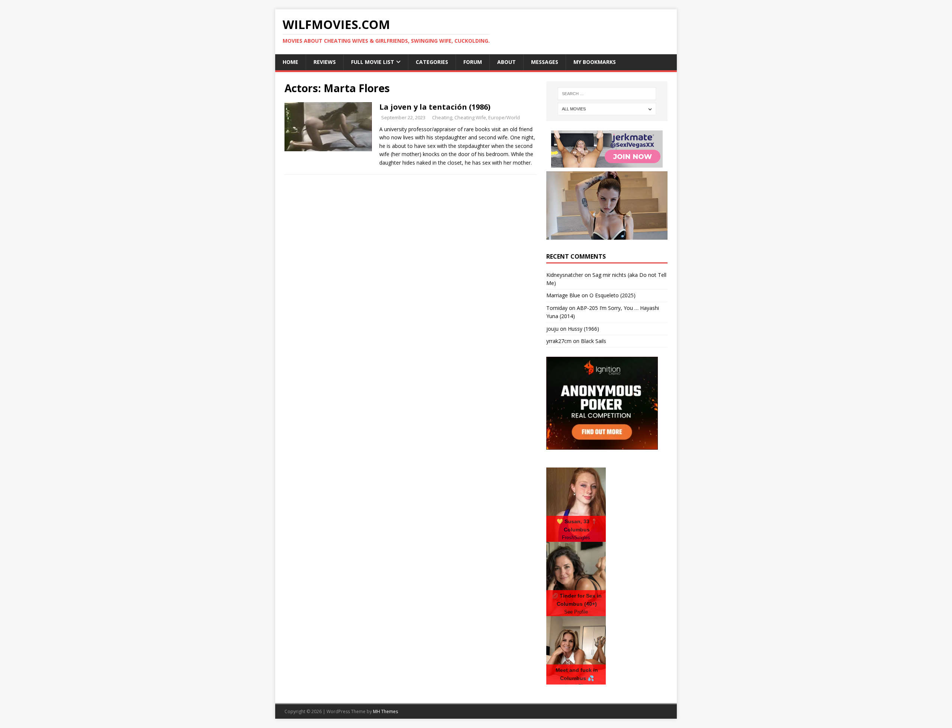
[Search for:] (607, 93)
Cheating (442, 117)
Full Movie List (372, 61)
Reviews (324, 61)
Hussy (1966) (583, 328)
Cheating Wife (470, 117)
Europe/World (504, 117)
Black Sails (593, 340)
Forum (472, 61)
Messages (544, 61)
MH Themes (385, 711)
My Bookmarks (594, 61)
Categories (432, 61)
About (506, 61)
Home (290, 61)
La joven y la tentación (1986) (435, 107)
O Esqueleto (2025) (612, 295)
